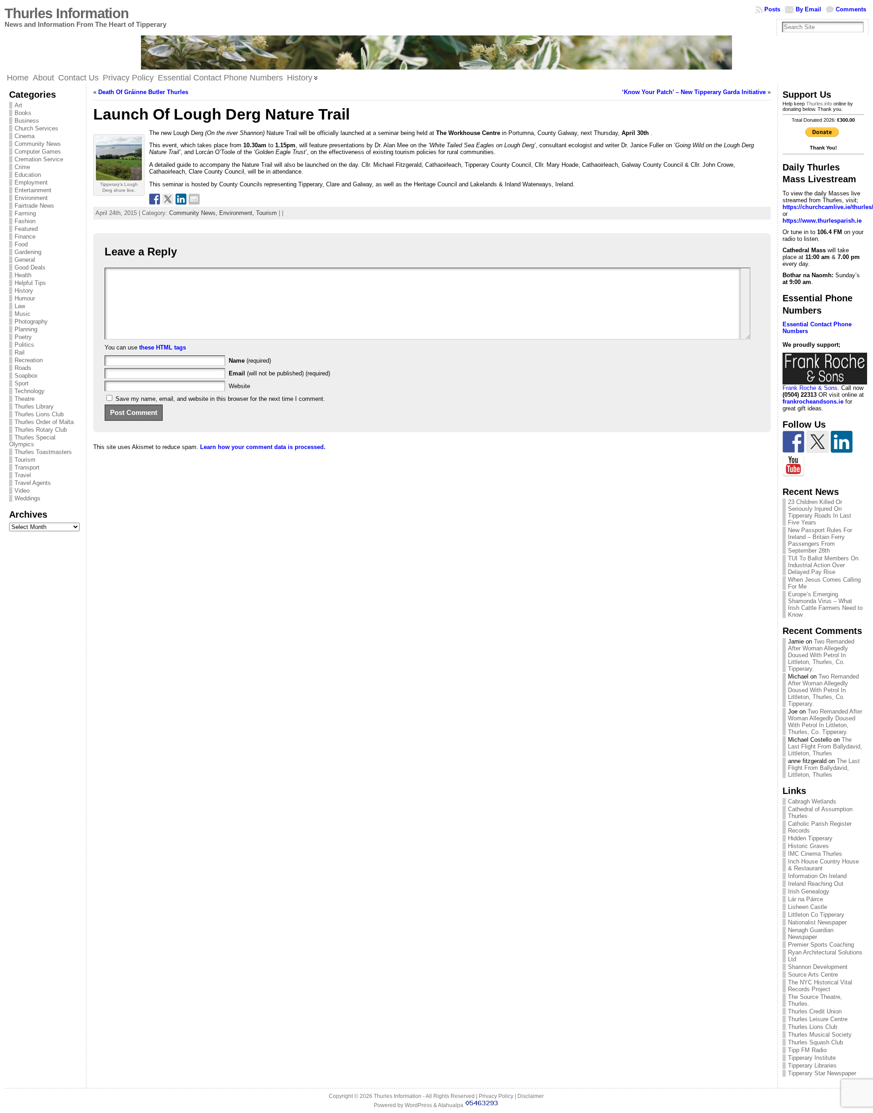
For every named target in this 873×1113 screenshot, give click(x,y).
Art (18, 105)
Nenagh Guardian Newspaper (810, 933)
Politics (24, 344)
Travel (23, 475)
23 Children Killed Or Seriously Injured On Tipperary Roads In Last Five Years (819, 512)
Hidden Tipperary (810, 838)
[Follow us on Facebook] (793, 442)
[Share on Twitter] (167, 199)
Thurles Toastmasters (43, 452)
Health (23, 275)
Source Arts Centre (813, 974)
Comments (851, 9)
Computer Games (38, 151)
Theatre (25, 398)
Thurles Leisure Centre (818, 1019)
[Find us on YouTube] (793, 466)
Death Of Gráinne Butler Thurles (143, 92)
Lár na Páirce (805, 899)
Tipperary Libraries (812, 1065)
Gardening (28, 252)
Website (239, 386)
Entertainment (33, 190)
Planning (26, 329)
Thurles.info (819, 103)
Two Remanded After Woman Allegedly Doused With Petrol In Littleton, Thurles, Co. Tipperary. (821, 655)
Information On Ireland (817, 876)
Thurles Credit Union (815, 1011)
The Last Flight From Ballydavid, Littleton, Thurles (825, 746)
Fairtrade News (34, 205)
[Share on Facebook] (154, 199)
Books (23, 113)
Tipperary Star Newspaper (822, 1073)
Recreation (29, 360)
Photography (31, 321)
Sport (22, 383)
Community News (38, 143)
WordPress (418, 1105)
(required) (250, 360)
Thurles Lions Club (39, 414)
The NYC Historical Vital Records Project (820, 986)
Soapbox (26, 375)
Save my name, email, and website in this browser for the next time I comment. (220, 398)
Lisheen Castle (807, 906)
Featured (26, 228)
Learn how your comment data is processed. (263, 447)
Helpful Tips (30, 282)
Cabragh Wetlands (812, 801)
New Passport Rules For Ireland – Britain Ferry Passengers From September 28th (820, 540)
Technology (30, 391)
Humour (25, 298)
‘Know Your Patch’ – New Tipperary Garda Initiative (694, 92)
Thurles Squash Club (815, 1042)
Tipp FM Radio (807, 1050)
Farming (25, 213)
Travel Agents (33, 482)
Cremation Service (39, 159)
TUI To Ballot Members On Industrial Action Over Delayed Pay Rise (823, 565)
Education (28, 174)
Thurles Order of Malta (44, 422)
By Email (808, 9)
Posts (772, 9)
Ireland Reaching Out (815, 883)
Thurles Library (34, 406)
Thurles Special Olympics (32, 441)
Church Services (36, 128)
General (25, 259)
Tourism (25, 459)
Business (27, 120)
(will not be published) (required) (279, 373)
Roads (23, 367)
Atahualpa (450, 1105)
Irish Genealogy (808, 891)
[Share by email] (194, 199)
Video (22, 490)
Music (22, 313)
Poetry (23, 337)
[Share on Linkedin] (181, 199)
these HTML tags (162, 347)
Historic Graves (808, 846)
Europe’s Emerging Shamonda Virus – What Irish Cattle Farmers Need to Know (825, 604)
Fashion (25, 221)
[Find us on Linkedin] (842, 442)
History (24, 290)
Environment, (237, 213)
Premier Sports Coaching (821, 944)
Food (21, 244)
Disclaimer (530, 1096)
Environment (31, 198)
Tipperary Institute (812, 1057)
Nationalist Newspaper (817, 922)
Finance (25, 236)
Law (20, 306)
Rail (20, 352)
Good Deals (30, 267)
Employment (31, 182)
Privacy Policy (496, 1096)
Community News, (194, 213)
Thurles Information (67, 13)
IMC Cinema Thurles (815, 853)
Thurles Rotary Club (41, 429)
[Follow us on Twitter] (817, 442)
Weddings (27, 498)
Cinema (25, 136)
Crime (22, 167)
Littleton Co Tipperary (816, 914)
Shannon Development (818, 966)
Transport (27, 467)
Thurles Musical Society (820, 1034)
